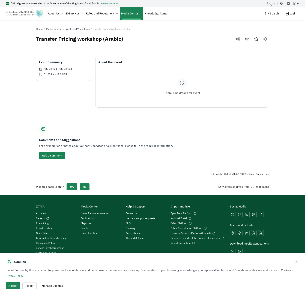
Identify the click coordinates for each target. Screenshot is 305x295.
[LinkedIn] (247, 214)
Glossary (130, 228)
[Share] (237, 39)
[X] (232, 214)
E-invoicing (42, 223)
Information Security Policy (51, 238)
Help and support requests (140, 218)
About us (41, 213)
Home (39, 29)
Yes (72, 187)
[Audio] (265, 39)
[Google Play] (240, 251)
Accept (12, 286)
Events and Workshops (77, 29)
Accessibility (133, 233)
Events (84, 228)
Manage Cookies (52, 286)
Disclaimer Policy (45, 243)
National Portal (179, 218)
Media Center (129, 13)
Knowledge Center (157, 13)
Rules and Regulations (100, 13)
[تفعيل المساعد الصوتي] (240, 233)
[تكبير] (261, 233)
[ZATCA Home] (25, 13)
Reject (29, 286)
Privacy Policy (14, 276)
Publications (88, 218)
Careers (40, 218)
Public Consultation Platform (186, 228)
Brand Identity (89, 233)
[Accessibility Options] (295, 3)
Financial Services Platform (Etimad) (191, 233)
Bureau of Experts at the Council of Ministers (195, 238)
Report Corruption (181, 243)
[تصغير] (254, 233)
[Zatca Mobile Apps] (288, 3)
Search (274, 13)
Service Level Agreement (50, 248)
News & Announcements (94, 213)
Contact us (131, 213)
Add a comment (52, 155)
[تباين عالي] (232, 233)
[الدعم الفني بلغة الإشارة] (247, 233)
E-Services (73, 13)
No (84, 187)
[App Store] (232, 251)
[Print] (247, 39)
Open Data (41, 233)
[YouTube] (254, 214)
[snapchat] (261, 214)
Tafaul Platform (179, 223)
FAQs (128, 223)
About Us (54, 13)
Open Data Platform (181, 213)
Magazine (86, 223)
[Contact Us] (282, 3)
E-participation (44, 228)
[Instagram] (240, 214)
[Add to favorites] (256, 39)
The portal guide (135, 238)
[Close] (296, 262)
